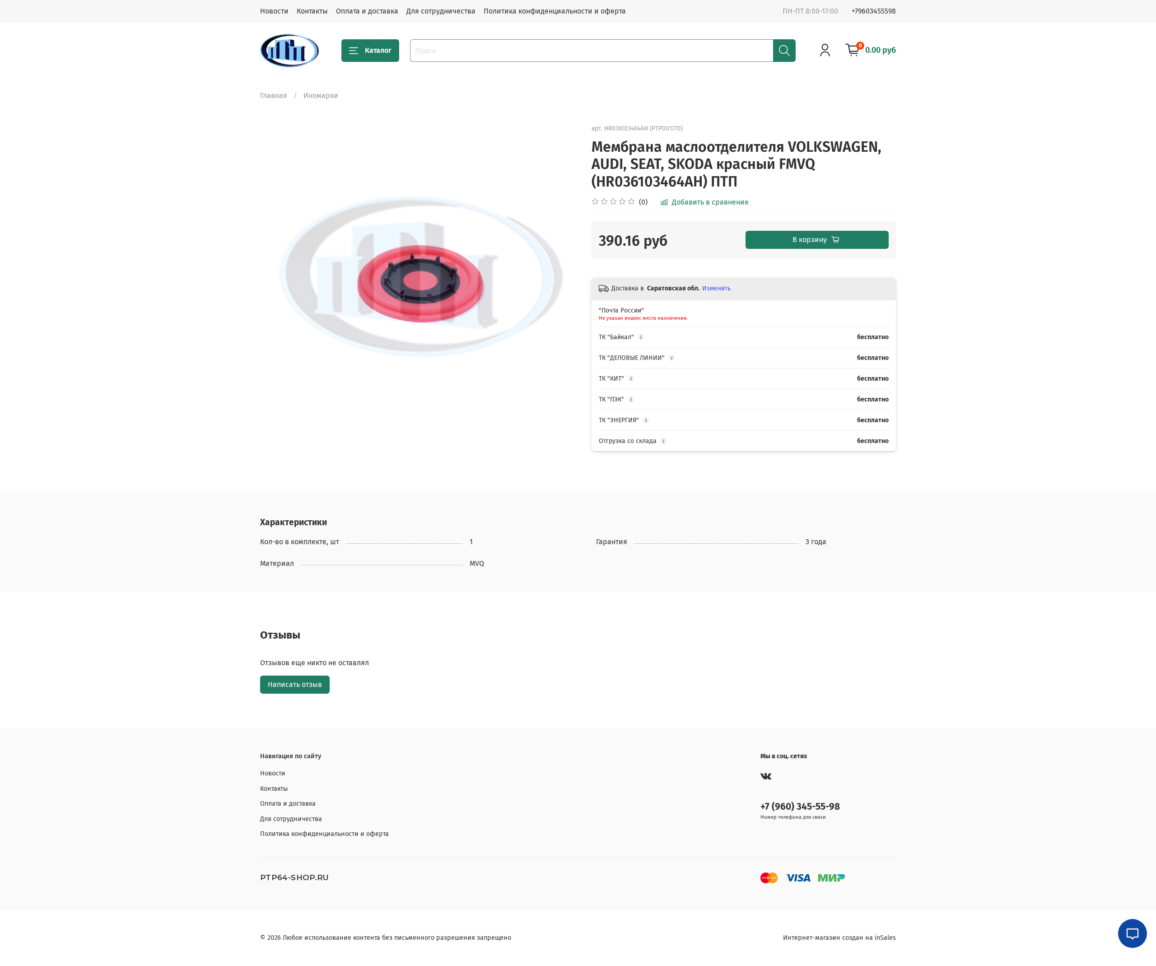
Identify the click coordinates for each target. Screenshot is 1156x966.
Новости (274, 11)
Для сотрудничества (440, 11)
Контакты (312, 11)
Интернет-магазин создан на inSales (839, 938)
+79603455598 (874, 11)
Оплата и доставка (367, 11)
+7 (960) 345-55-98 (800, 806)
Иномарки (320, 95)
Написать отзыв (295, 684)
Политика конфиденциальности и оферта (555, 11)
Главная (273, 95)
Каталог (378, 50)
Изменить (716, 288)
